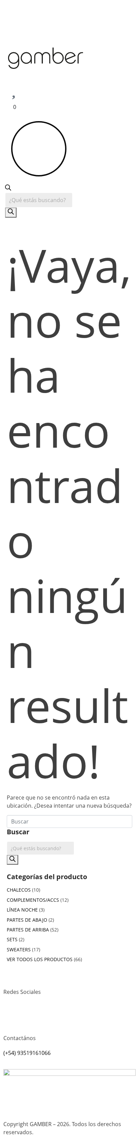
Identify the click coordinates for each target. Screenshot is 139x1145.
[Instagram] (11, 1016)
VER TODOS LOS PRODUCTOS (40, 959)
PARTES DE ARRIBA (28, 929)
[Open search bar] (8, 188)
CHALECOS (19, 890)
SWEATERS (19, 949)
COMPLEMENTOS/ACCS (33, 900)
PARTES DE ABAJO (27, 920)
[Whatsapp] (30, 1016)
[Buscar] (11, 212)
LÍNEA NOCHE (22, 909)
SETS (12, 939)
